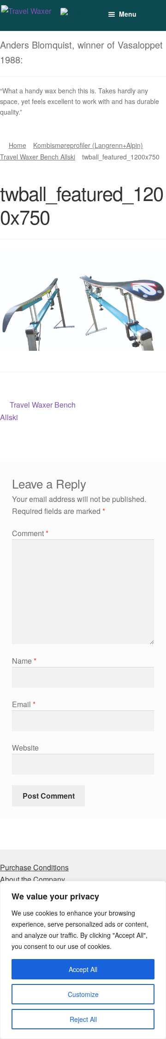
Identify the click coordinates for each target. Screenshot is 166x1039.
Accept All (83, 969)
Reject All (83, 1019)
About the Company (32, 879)
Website (25, 747)
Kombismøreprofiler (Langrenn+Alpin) (88, 145)
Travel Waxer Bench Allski (37, 156)
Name (24, 660)
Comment (30, 533)
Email (24, 704)
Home (17, 145)
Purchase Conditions (34, 867)
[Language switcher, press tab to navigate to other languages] (78, 15)
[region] (83, 960)
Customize (83, 994)
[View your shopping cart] (145, 10)
